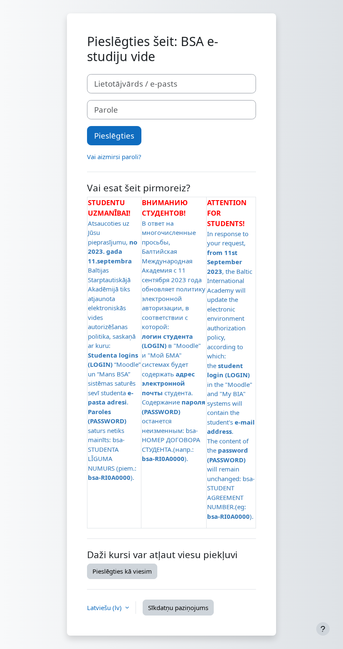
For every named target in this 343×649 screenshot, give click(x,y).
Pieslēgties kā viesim (122, 571)
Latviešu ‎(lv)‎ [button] (105, 607)
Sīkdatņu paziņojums (178, 607)
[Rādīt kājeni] (323, 629)
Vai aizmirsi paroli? (114, 156)
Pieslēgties (114, 135)
